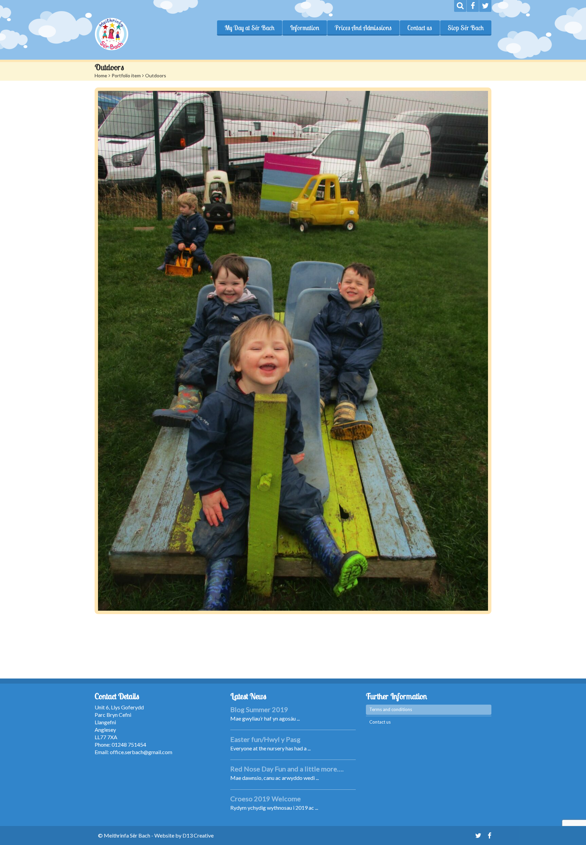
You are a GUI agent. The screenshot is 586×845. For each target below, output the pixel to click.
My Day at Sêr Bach (249, 28)
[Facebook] (473, 6)
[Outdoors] (293, 351)
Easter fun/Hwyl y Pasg (265, 739)
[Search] (460, 6)
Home (101, 75)
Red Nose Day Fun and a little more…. (287, 769)
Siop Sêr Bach (466, 28)
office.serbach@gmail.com (141, 752)
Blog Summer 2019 (259, 709)
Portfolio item (126, 75)
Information (304, 28)
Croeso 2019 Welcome (265, 798)
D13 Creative (198, 835)
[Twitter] (485, 6)
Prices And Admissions (363, 28)
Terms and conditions (390, 709)
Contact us (419, 28)
